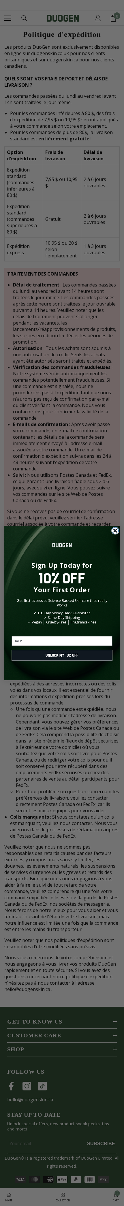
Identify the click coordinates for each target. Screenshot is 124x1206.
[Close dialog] (115, 530)
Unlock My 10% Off (62, 655)
